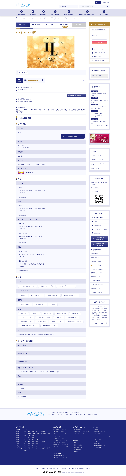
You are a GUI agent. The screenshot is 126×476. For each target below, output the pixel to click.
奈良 (41, 441)
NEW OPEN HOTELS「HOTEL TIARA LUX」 (98, 93)
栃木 (42, 433)
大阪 (25, 441)
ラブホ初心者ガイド (78, 429)
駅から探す (33, 14)
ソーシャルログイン (99, 49)
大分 (41, 448)
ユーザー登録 (105, 2)
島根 (37, 444)
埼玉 (34, 433)
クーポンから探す (69, 14)
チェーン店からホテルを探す (61, 446)
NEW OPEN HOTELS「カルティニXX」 (99, 121)
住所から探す (21, 14)
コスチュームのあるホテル (97, 269)
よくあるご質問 (95, 168)
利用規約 (42, 468)
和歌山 (44, 441)
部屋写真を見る (72, 136)
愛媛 (33, 446)
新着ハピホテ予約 (78, 447)
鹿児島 (48, 448)
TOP (23, 24)
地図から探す (55, 14)
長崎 (33, 448)
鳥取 (33, 444)
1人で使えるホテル (95, 280)
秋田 (29, 431)
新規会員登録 (97, 56)
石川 (25, 437)
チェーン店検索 (95, 257)
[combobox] (92, 6)
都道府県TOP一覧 (99, 70)
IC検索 (95, 221)
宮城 (41, 431)
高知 (37, 446)
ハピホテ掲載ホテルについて (101, 445)
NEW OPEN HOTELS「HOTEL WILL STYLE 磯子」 (98, 106)
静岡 (33, 439)
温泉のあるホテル (95, 288)
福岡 (25, 448)
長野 (33, 435)
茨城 (45, 433)
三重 (37, 439)
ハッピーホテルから (99, 302)
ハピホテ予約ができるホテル (99, 238)
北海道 (26, 429)
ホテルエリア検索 (98, 217)
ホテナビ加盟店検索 (96, 261)
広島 (29, 444)
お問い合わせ (89, 468)
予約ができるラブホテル (60, 438)
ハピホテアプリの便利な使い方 (81, 431)
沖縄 (25, 450)
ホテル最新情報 (77, 449)
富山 (29, 437)
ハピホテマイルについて (97, 159)
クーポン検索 (94, 253)
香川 (25, 446)
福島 (44, 431)
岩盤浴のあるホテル (96, 276)
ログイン (99, 42)
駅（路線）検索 (97, 225)
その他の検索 (104, 14)
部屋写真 (37, 24)
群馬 (49, 433)
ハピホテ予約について (99, 433)
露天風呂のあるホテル (96, 273)
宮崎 (44, 448)
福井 (33, 437)
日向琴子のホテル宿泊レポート (61, 458)
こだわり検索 (97, 233)
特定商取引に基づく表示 (68, 468)
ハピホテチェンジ (98, 439)
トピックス (96, 87)
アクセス (51, 24)
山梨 (29, 435)
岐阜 (29, 439)
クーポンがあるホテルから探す (61, 444)
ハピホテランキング (96, 155)
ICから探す (43, 14)
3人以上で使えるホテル (97, 284)
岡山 (25, 444)
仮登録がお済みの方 (99, 60)
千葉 (38, 433)
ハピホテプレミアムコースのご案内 (97, 164)
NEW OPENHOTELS (59, 455)
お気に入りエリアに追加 (75, 95)
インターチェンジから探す (60, 429)
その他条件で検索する (96, 292)
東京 (25, 433)
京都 (33, 441)
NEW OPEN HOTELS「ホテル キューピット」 (99, 100)
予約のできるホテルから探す (87, 14)
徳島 (29, 446)
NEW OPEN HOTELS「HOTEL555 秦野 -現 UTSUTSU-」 (96, 113)
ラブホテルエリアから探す (100, 229)
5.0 (25, 80)
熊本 (37, 448)
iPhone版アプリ (95, 188)
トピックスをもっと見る (102, 125)
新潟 (25, 435)
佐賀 (29, 448)
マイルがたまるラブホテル (60, 440)
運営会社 (35, 468)
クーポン (65, 24)
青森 (25, 431)
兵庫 (29, 441)
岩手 (37, 431)
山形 (33, 431)
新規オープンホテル (78, 442)
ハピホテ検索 (97, 213)
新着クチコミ (77, 451)
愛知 (25, 439)
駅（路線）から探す (59, 431)
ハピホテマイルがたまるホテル (99, 244)
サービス (95, 151)
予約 (80, 24)
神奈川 (29, 433)
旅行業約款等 (80, 468)
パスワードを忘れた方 (99, 52)
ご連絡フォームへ (98, 323)
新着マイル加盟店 (78, 445)
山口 (41, 444)
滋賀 (37, 441)
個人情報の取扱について (53, 468)
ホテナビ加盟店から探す (60, 442)
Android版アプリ (95, 191)
